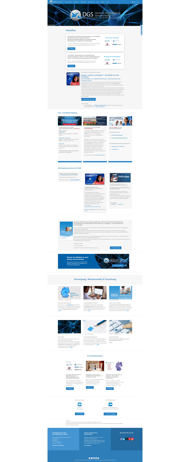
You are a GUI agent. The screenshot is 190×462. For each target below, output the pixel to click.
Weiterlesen (71, 48)
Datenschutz (101, 460)
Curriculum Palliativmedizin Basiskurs (119, 137)
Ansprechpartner (87, 445)
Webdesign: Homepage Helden (110, 460)
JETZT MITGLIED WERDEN (118, 265)
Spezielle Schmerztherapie (117, 135)
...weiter (88, 310)
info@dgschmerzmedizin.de (58, 445)
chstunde (92, 209)
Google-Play (113, 204)
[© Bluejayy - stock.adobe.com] (79, 404)
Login (135, 1)
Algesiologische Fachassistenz (118, 146)
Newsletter (100, 458)
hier (64, 152)
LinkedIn (94, 458)
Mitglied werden (79, 413)
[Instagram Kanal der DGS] (132, 438)
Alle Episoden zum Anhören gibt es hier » (93, 206)
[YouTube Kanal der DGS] (129, 438)
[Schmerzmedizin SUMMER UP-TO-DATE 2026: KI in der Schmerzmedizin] (95, 366)
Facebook (89, 458)
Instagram (98, 458)
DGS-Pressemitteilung (75, 179)
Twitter (92, 458)
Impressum (97, 460)
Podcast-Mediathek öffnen (89, 99)
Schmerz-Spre (87, 209)
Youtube (96, 458)
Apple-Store (120, 204)
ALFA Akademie (114, 149)
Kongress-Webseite (100, 155)
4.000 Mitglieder (69, 304)
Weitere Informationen (100, 106)
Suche (138, 2)
